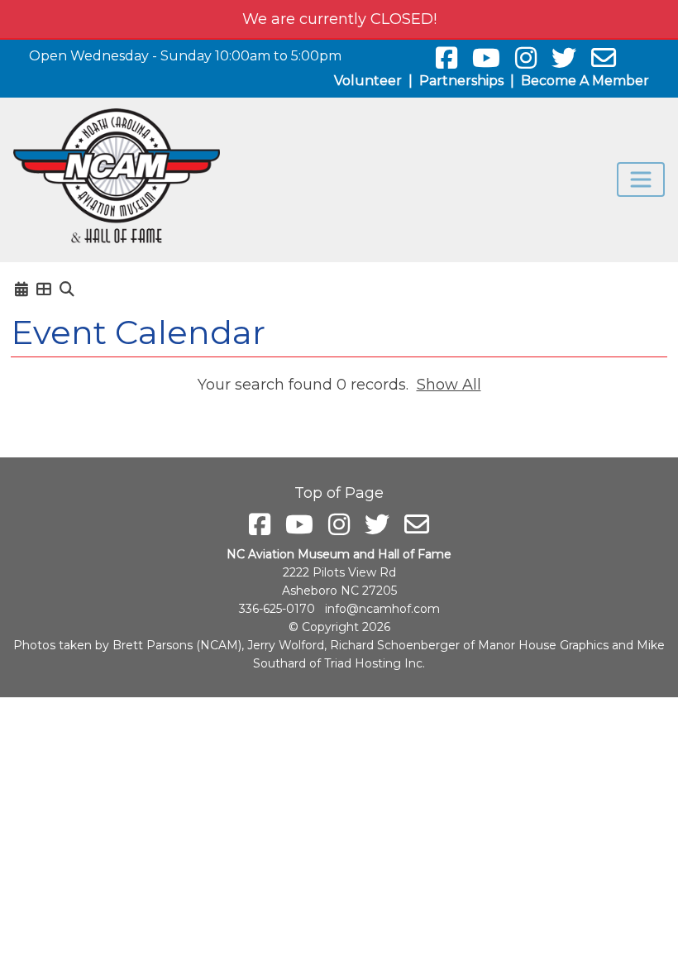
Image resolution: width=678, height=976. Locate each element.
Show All (449, 385)
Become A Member (585, 81)
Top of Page (339, 493)
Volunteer (368, 81)
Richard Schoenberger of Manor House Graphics (469, 645)
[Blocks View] (43, 289)
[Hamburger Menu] (641, 179)
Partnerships (461, 81)
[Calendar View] (21, 289)
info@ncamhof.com (382, 608)
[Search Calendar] (67, 289)
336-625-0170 (277, 608)
